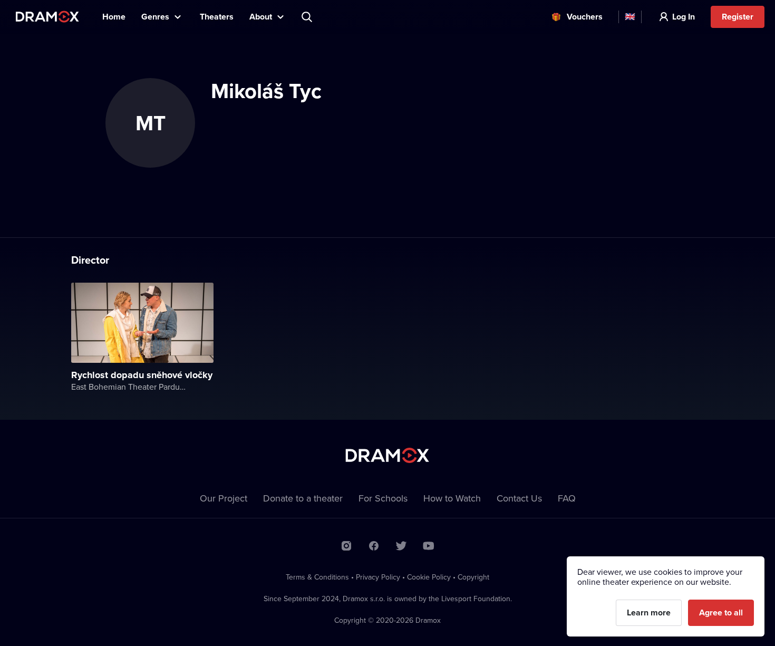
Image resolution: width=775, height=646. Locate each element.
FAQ (567, 498)
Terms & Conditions (317, 577)
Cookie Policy (429, 577)
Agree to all (721, 612)
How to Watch (452, 498)
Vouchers (585, 17)
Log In (683, 17)
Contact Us (519, 498)
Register (737, 17)
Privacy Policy (378, 577)
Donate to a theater (303, 498)
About (260, 17)
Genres (155, 17)
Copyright (473, 577)
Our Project (223, 498)
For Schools (383, 498)
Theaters (217, 17)
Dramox (47, 16)
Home (113, 17)
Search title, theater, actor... (308, 17)
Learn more (649, 612)
